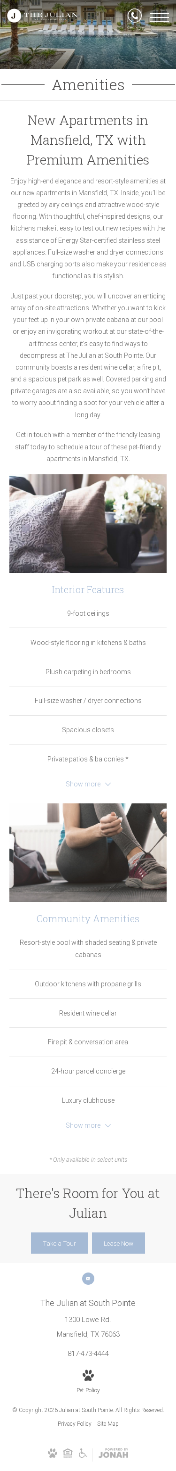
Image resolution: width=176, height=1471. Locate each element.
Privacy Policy (75, 1424)
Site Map (108, 1424)
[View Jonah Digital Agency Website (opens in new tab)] (113, 1455)
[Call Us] (135, 17)
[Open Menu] (159, 17)
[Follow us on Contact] (88, 1279)
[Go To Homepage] (42, 17)
